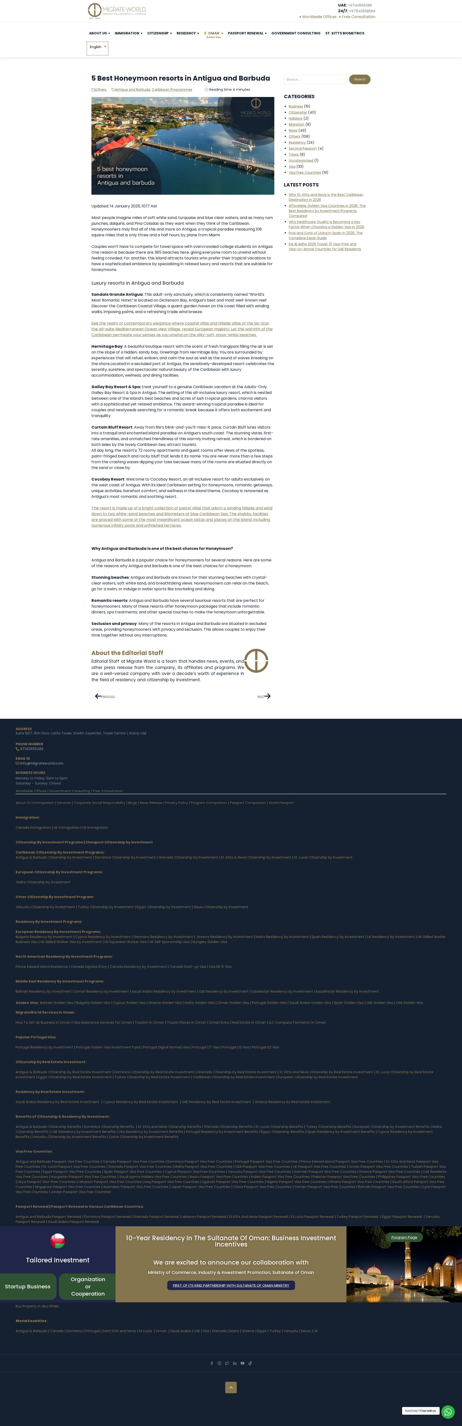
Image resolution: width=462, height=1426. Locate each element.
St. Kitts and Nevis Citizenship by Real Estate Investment (326, 1072)
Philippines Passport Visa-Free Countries (411, 1176)
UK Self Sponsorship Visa (169, 941)
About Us (98, 33)
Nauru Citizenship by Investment (221, 907)
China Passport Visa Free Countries (262, 1186)
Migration (296, 124)
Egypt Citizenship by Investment (164, 907)
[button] (109, 33)
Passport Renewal (245, 33)
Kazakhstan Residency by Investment (347, 991)
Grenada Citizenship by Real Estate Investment (237, 1072)
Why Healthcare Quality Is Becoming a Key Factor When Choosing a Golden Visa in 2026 (326, 224)
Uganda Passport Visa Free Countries (233, 1181)
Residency (186, 33)
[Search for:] (315, 79)
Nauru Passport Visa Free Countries (219, 1176)
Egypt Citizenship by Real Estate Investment (75, 1077)
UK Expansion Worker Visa (125, 941)
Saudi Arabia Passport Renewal (73, 1221)
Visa (292, 166)
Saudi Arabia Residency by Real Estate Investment (57, 1101)
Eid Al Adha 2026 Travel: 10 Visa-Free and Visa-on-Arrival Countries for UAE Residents (325, 246)
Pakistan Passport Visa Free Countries (344, 1176)
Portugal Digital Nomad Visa (166, 1047)
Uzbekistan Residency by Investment (282, 991)
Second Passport (303, 148)
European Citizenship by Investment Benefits (392, 1126)
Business (296, 106)
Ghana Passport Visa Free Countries (359, 1181)
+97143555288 (360, 5)
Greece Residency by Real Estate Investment (292, 1101)
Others (100, 89)
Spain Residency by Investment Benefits (341, 1131)
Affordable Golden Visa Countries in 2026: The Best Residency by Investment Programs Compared (327, 210)
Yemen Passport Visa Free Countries (325, 1186)
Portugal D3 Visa (235, 1047)
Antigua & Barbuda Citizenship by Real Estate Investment (63, 1072)
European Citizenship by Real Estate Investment (318, 1077)
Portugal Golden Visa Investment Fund (108, 1047)
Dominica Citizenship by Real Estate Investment (154, 1072)
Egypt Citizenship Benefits (282, 1131)
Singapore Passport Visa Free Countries (67, 1186)
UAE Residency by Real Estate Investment (216, 1101)
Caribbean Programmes (172, 89)
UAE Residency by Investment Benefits (83, 1131)
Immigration (127, 33)
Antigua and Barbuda (132, 89)
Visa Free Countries (305, 172)
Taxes (294, 154)
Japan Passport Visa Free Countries (200, 1186)
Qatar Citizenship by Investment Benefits (143, 1136)
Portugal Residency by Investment (44, 1047)
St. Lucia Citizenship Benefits (279, 1126)
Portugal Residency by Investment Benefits (222, 1131)
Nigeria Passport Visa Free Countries (297, 1181)
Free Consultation (358, 16)
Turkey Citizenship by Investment (106, 907)
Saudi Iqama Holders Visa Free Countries (153, 1176)
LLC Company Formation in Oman (297, 1022)
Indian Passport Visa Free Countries (280, 1176)
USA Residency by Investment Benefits (151, 1131)
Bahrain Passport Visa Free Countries (388, 1186)
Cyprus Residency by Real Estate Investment (140, 1101)
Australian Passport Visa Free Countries (135, 1186)
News (293, 130)
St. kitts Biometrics (344, 33)
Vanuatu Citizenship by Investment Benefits (69, 1136)
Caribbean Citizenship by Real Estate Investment (234, 1077)
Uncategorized (301, 160)
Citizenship (158, 33)
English (95, 47)
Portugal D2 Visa (265, 1047)
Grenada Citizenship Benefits (228, 1126)
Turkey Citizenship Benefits (328, 1126)
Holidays (295, 118)
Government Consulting (296, 33)
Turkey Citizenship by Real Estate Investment (152, 1077)
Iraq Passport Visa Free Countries (171, 1181)
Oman (213, 35)
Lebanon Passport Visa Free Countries (109, 1181)
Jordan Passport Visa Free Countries (81, 1191)
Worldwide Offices (319, 16)
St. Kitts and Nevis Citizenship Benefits (169, 1126)
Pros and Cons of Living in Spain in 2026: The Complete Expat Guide (326, 235)
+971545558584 (362, 11)
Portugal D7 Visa (205, 1047)
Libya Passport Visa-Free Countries (47, 1181)
